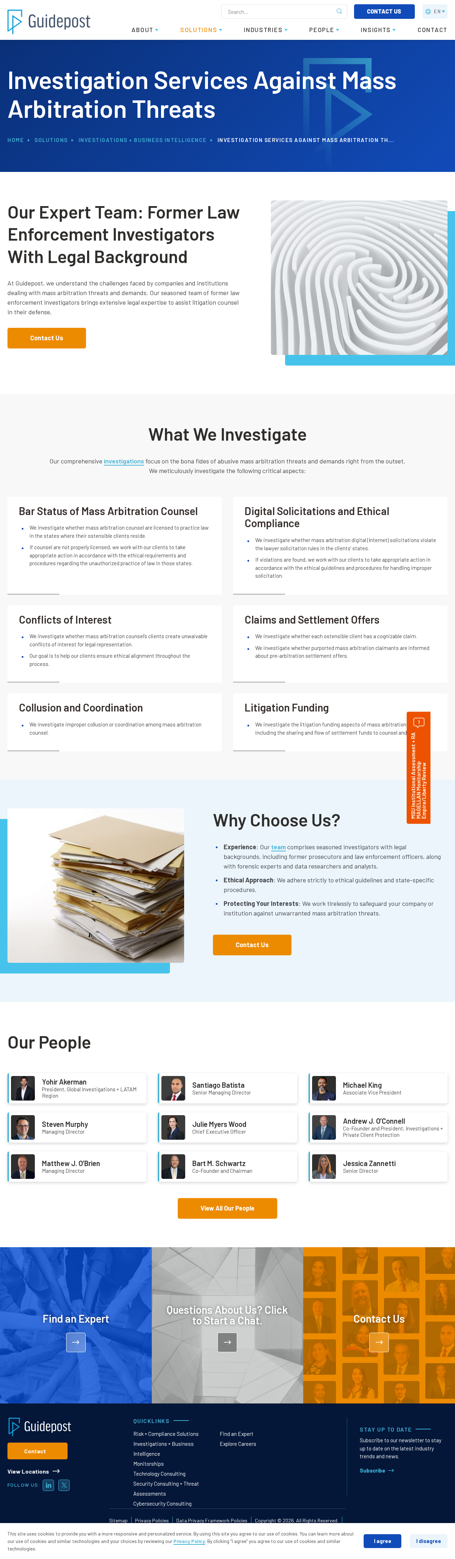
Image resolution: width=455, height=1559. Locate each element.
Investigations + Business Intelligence (143, 140)
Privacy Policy (189, 1541)
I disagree (428, 1541)
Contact (35, 1451)
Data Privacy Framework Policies (211, 1520)
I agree (382, 1541)
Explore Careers (238, 1443)
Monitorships (148, 1463)
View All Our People (227, 1208)
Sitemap (118, 1520)
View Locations (28, 1471)
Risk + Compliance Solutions (166, 1434)
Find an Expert (236, 1434)
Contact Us (384, 11)
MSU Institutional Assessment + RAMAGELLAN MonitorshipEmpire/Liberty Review (418, 776)
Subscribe (372, 1470)
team (278, 847)
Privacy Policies (152, 1520)
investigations (124, 461)
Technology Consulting (159, 1473)
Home (15, 140)
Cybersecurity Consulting (162, 1503)
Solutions (51, 140)
